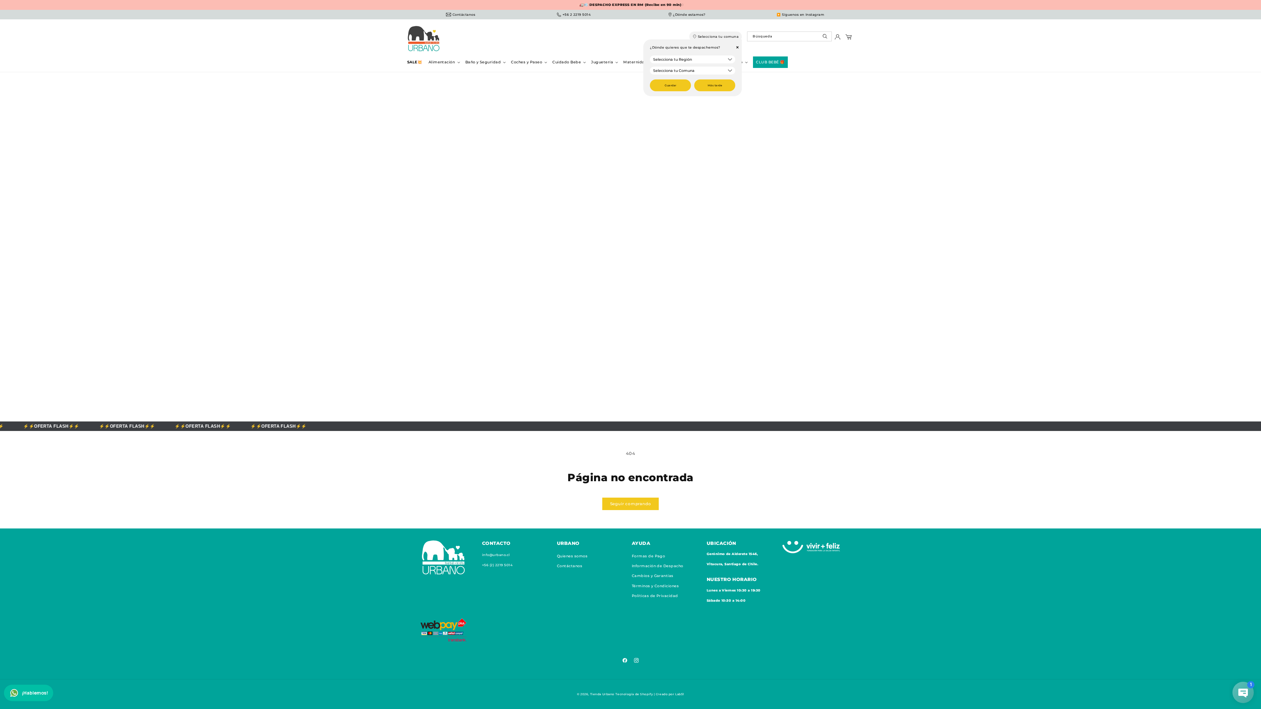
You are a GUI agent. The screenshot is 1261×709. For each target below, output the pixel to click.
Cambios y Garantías (653, 575)
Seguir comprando (630, 503)
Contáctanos (569, 566)
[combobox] (789, 36)
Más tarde (715, 85)
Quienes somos (572, 556)
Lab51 (679, 694)
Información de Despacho (657, 566)
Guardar (670, 85)
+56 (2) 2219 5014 (497, 565)
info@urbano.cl (496, 555)
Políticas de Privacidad (655, 595)
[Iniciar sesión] (837, 38)
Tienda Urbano (602, 694)
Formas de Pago (648, 556)
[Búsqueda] (825, 38)
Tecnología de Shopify (634, 694)
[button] (443, 62)
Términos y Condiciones (655, 586)
